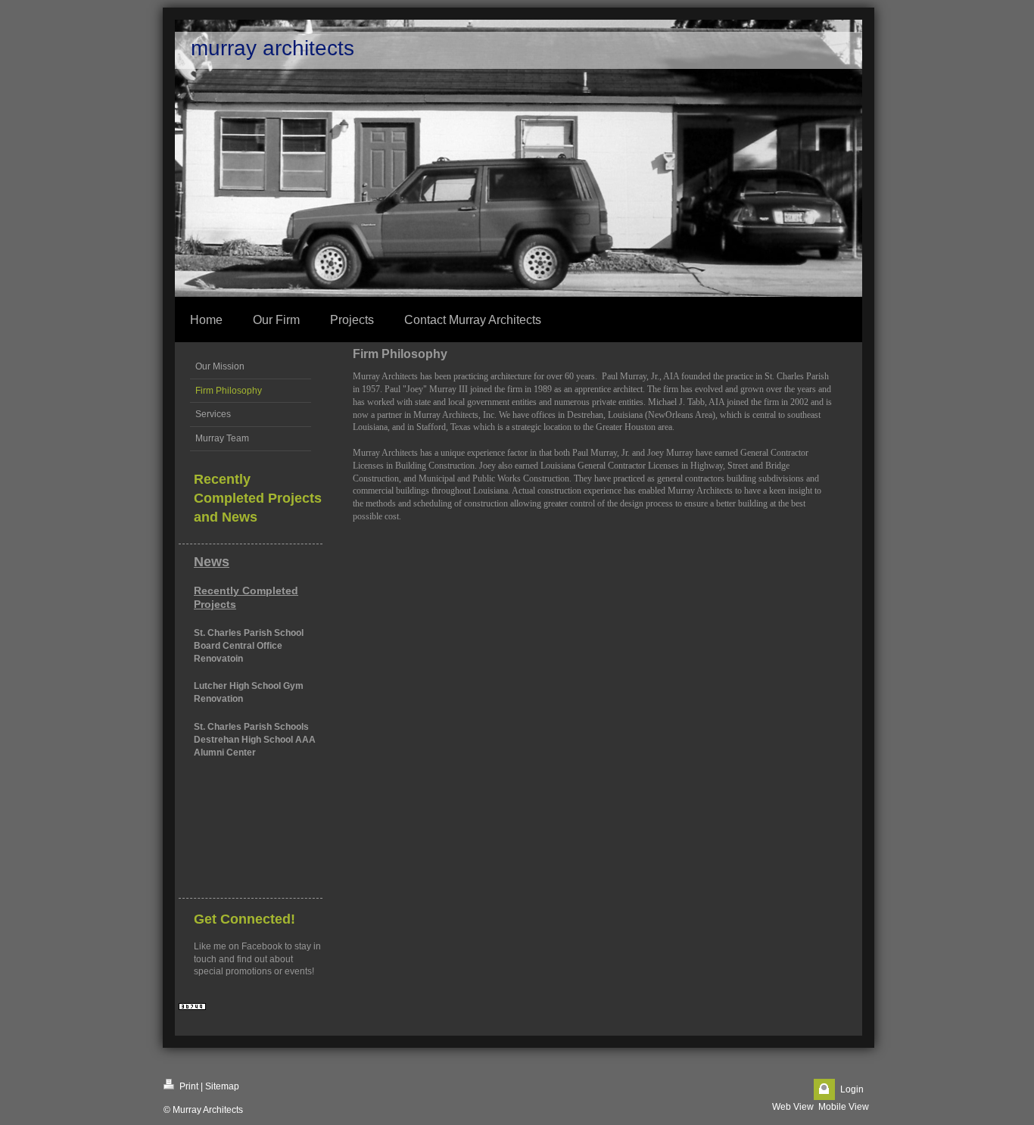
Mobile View (843, 1107)
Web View (793, 1107)
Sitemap (222, 1086)
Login (852, 1089)
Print (187, 1086)
